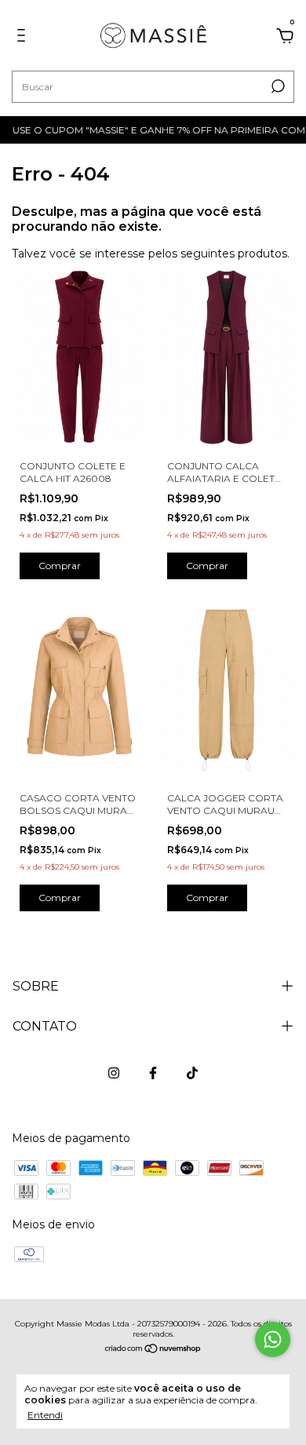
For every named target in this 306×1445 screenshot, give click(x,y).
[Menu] (24, 38)
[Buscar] (276, 86)
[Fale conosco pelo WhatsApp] (272, 1339)
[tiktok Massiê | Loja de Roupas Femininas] (192, 1073)
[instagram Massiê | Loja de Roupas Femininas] (113, 1073)
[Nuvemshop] (153, 1350)
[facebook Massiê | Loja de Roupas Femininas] (153, 1073)
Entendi (45, 1415)
